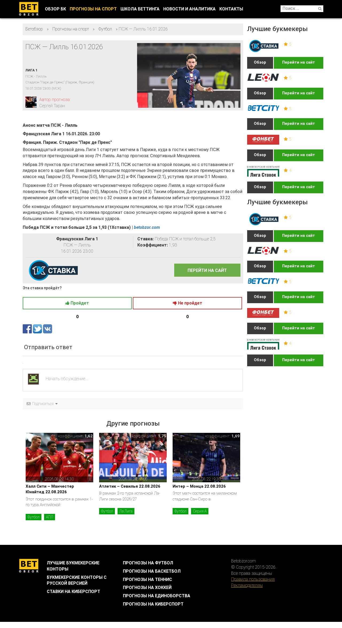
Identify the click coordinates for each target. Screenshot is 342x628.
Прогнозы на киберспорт (153, 604)
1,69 (235, 436)
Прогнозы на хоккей (147, 587)
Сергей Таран (52, 105)
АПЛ (49, 517)
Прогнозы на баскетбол (152, 571)
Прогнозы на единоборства (156, 595)
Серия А (200, 511)
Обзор (260, 62)
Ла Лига (126, 511)
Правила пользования (253, 579)
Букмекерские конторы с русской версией (77, 580)
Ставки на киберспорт (73, 591)
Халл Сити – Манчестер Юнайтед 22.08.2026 (50, 489)
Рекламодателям (247, 585)
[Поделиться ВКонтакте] (47, 328)
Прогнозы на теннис (147, 579)
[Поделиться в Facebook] (28, 328)
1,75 (162, 436)
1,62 (88, 436)
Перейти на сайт (298, 62)
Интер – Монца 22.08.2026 (199, 486)
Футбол (34, 517)
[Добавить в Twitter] (38, 328)
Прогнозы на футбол (148, 562)
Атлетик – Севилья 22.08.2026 (129, 486)
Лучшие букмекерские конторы (73, 566)
